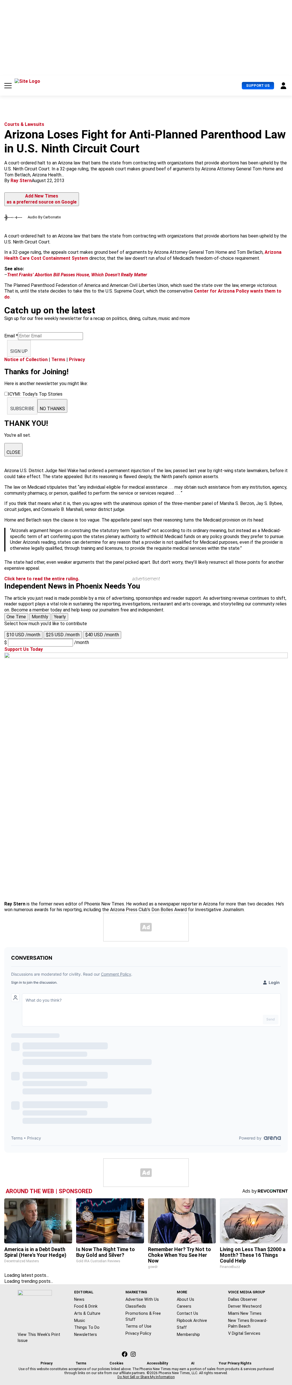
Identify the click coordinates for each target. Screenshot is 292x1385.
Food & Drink (86, 1306)
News (79, 1299)
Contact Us (187, 1313)
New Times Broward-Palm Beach (247, 1323)
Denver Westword (244, 1306)
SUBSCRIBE (22, 408)
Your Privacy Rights (235, 1363)
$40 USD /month (102, 634)
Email (11, 336)
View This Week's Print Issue (39, 1337)
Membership (188, 1334)
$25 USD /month (63, 634)
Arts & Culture (87, 1313)
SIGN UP (19, 351)
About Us (185, 1299)
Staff (182, 1327)
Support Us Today (23, 649)
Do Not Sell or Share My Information (146, 1377)
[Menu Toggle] (8, 85)
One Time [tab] (16, 616)
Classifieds (135, 1306)
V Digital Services (244, 1333)
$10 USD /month (23, 634)
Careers (184, 1306)
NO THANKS (52, 408)
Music (79, 1320)
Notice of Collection (26, 359)
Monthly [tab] (40, 616)
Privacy (77, 359)
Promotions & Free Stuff (143, 1316)
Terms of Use (138, 1326)
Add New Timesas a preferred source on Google (42, 199)
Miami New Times (244, 1313)
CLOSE (13, 452)
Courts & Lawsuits (24, 124)
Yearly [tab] (60, 616)
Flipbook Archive (192, 1320)
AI (192, 1363)
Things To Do (87, 1327)
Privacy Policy (138, 1333)
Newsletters (85, 1334)
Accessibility (157, 1363)
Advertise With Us (142, 1299)
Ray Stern (21, 180)
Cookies (116, 1363)
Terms (58, 359)
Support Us (258, 85)
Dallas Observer (242, 1299)
